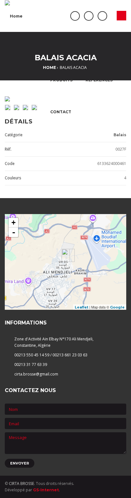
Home (49, 67)
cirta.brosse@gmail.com (36, 374)
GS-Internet (46, 489)
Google (117, 307)
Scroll (116, 482)
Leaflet (81, 307)
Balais (120, 134)
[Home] (14, 15)
